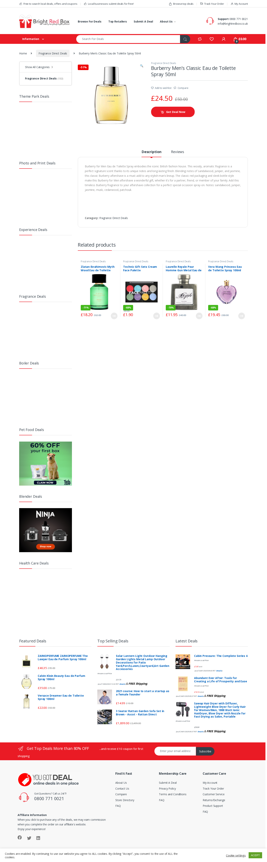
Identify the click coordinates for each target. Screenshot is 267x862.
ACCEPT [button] (255, 855)
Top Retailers (117, 21)
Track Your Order (214, 3)
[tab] (151, 153)
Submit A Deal (143, 21)
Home (23, 53)
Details (122, 684)
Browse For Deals (89, 21)
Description (151, 152)
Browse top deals (183, 3)
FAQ (118, 806)
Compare (183, 88)
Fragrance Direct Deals (53, 53)
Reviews (177, 152)
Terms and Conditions (172, 794)
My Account (241, 3)
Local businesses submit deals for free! (111, 3)
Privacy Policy (167, 788)
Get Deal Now (175, 112)
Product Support (213, 806)
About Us (166, 21)
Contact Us (122, 788)
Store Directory (124, 800)
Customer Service (214, 794)
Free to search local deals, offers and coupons (50, 3)
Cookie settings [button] (236, 855)
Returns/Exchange (214, 800)
